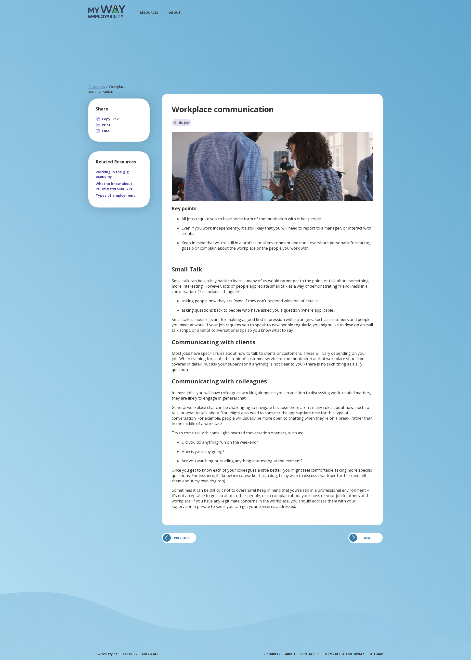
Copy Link (110, 119)
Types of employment (115, 195)
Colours (130, 654)
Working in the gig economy (112, 174)
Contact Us (309, 654)
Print (106, 124)
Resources (149, 12)
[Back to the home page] (106, 16)
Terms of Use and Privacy (344, 654)
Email (106, 130)
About (175, 12)
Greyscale (150, 654)
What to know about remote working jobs (114, 186)
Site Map (376, 654)
